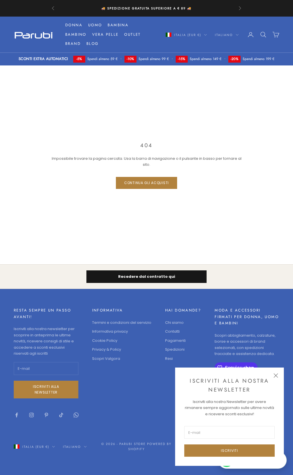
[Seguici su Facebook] (16, 415)
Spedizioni (175, 349)
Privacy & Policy (106, 349)
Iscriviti (229, 450)
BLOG (92, 43)
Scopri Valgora (106, 358)
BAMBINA (118, 25)
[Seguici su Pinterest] (46, 415)
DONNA (73, 25)
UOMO (95, 25)
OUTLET (132, 34)
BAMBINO (75, 34)
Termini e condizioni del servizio (121, 322)
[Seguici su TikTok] (61, 415)
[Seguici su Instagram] (31, 415)
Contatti (172, 331)
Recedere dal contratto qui (146, 276)
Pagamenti (175, 340)
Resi (169, 358)
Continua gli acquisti (146, 182)
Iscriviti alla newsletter (46, 389)
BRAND (73, 43)
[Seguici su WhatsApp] (76, 415)
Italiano (224, 35)
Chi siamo (174, 322)
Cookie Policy (104, 340)
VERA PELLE (105, 34)
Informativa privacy (110, 331)
